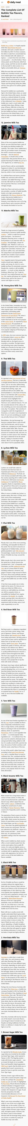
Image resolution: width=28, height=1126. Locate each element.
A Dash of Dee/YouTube (21, 538)
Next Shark (6, 1084)
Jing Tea (21, 163)
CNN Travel (4, 1066)
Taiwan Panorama (14, 808)
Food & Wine (21, 395)
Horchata (4, 957)
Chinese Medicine (17, 195)
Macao (21, 482)
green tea (17, 337)
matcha (3, 234)
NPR (4, 335)
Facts (2, 7)
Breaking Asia (16, 635)
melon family (9, 322)
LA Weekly (18, 101)
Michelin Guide (17, 1052)
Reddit (13, 596)
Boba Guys (14, 989)
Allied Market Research (14, 48)
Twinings (22, 68)
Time (2, 260)
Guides (8, 7)
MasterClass (4, 733)
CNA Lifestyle (20, 551)
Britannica (13, 474)
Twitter (24, 138)
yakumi (12, 804)
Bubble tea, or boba (7, 46)
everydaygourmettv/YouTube (19, 463)
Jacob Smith (5, 19)
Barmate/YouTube (22, 301)
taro (7, 723)
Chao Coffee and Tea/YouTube (19, 878)
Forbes (6, 837)
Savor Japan (14, 643)
